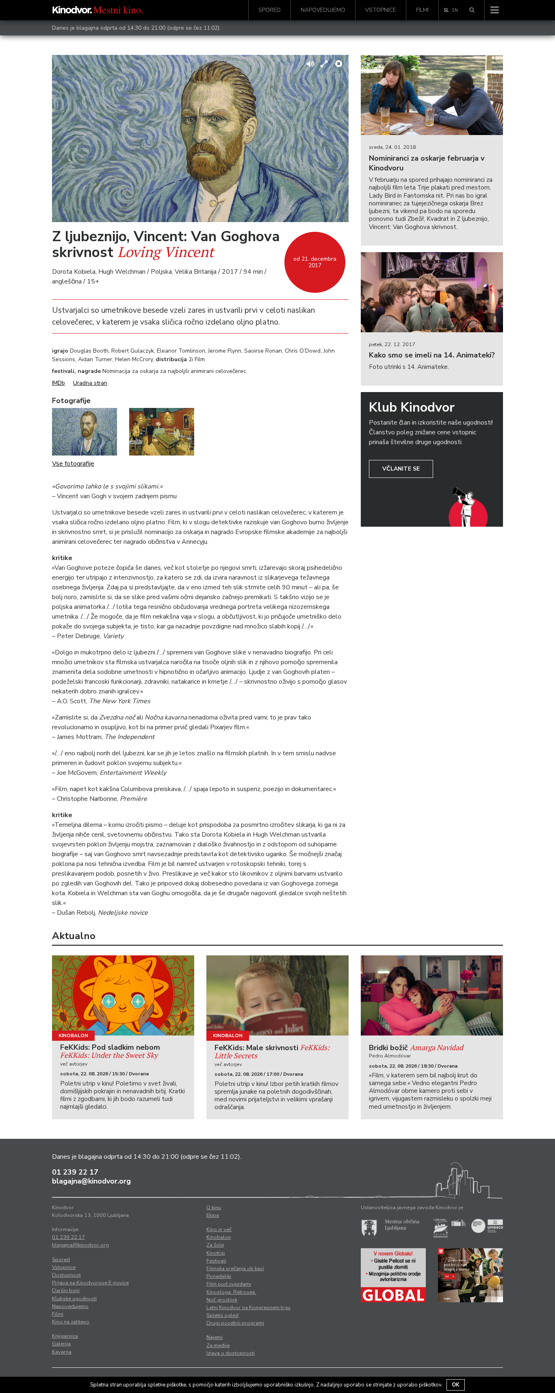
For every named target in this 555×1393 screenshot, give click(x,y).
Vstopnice (380, 10)
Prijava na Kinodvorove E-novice (90, 1282)
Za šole (215, 1245)
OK (456, 1385)
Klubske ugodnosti (74, 1298)
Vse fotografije (73, 463)
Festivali (216, 1260)
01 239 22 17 (75, 1172)
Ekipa (212, 1215)
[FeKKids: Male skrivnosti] (277, 995)
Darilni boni (66, 1290)
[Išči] (472, 10)
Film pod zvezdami (228, 1284)
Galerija (61, 1343)
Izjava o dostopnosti (230, 1353)
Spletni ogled (222, 1315)
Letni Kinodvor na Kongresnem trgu (248, 1307)
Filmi (422, 10)
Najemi (214, 1337)
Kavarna (62, 1352)
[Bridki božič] (432, 995)
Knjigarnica (65, 1336)
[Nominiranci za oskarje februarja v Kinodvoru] (432, 95)
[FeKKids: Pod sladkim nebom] (123, 995)
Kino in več (219, 1229)
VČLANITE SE (401, 469)
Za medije (218, 1345)
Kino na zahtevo (70, 1321)
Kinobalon (73, 1035)
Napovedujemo (323, 10)
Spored (269, 10)
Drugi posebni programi (235, 1323)
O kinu (213, 1207)
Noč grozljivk (221, 1300)
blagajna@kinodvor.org (91, 1181)
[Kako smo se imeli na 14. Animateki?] (432, 292)
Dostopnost (66, 1275)
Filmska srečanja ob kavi (235, 1268)
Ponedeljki (218, 1276)
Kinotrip (215, 1253)
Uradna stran (90, 383)
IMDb (58, 383)
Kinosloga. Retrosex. (231, 1292)
